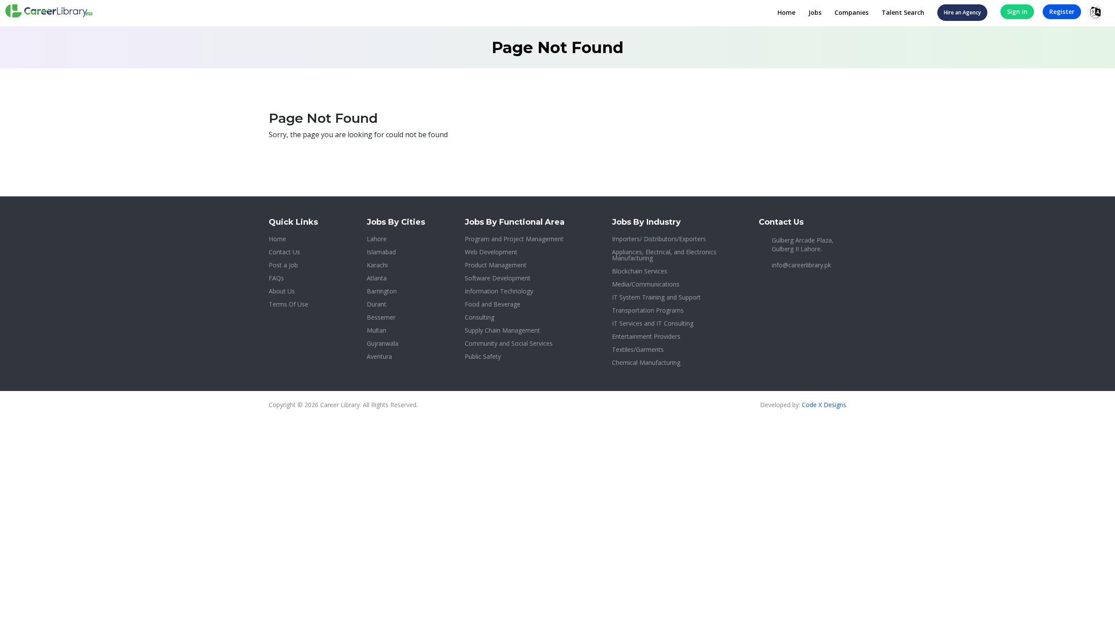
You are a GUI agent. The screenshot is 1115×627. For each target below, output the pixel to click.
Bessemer (381, 317)
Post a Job (283, 265)
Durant (376, 304)
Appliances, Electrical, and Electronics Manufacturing (664, 255)
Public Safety (483, 356)
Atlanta (377, 278)
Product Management (496, 265)
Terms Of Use (288, 304)
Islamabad (381, 252)
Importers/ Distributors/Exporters (659, 239)
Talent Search (903, 12)
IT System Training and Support (656, 297)
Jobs (814, 12)
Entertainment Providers (646, 336)
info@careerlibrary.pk (801, 265)
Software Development (497, 278)
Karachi (377, 265)
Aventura (379, 356)
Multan (376, 330)
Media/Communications (645, 284)
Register (1061, 11)
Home (786, 12)
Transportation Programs (648, 310)
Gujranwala (383, 343)
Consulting (479, 317)
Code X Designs (824, 405)
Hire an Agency (962, 12)
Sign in (1017, 11)
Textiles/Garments (638, 349)
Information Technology (499, 291)
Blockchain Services (639, 271)
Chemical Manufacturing (646, 362)
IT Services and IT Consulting (652, 323)
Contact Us (284, 252)
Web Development (491, 252)
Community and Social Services (509, 343)
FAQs (276, 278)
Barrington (382, 291)
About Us (282, 291)
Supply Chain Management (502, 330)
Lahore (377, 239)
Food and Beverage (492, 304)
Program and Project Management (514, 239)
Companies (851, 12)
